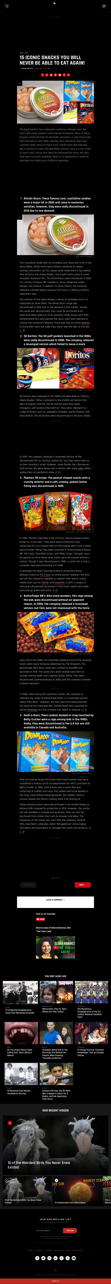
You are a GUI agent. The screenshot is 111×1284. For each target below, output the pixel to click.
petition (86, 322)
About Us (31, 1250)
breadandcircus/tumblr (84, 390)
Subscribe (70, 1230)
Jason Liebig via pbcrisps (83, 532)
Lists (26, 53)
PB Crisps (45, 574)
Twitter (45, 582)
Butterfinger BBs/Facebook (83, 654)
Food (21, 53)
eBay (81, 468)
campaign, (32, 709)
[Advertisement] (55, 33)
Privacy (68, 1250)
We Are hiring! (78, 1250)
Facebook (59, 582)
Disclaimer (49, 1250)
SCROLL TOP (55, 1281)
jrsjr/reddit (88, 257)
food (26, 129)
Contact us (40, 1250)
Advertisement (59, 1250)
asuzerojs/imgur (86, 773)
